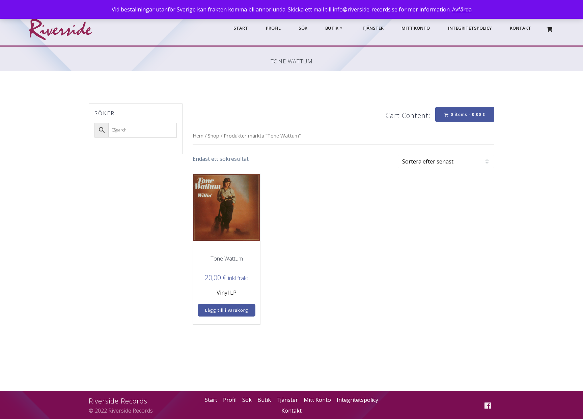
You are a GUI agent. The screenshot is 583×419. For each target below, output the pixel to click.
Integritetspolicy (470, 28)
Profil (273, 28)
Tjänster (373, 28)
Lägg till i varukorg (226, 310)
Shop (213, 135)
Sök (303, 28)
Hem (198, 135)
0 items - (467, 114)
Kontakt (520, 28)
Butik (331, 28)
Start (240, 28)
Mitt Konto (415, 28)
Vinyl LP (227, 292)
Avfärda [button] (462, 9)
